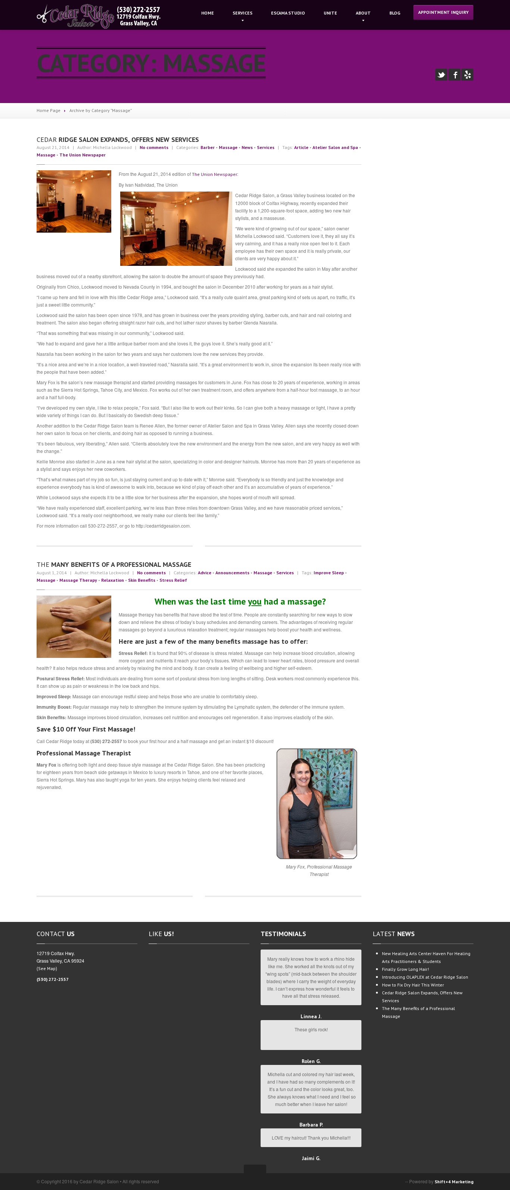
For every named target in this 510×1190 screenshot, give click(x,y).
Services (242, 13)
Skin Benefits (141, 580)
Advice (204, 572)
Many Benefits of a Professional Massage (114, 564)
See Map (47, 968)
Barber (207, 147)
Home (207, 13)
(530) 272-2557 (53, 979)
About (363, 13)
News (247, 147)
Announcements (232, 572)
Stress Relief (173, 580)
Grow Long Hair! (405, 969)
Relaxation (112, 580)
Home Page (48, 110)
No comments (154, 147)
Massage (228, 147)
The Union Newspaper (82, 155)
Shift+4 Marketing (454, 1181)
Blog (394, 13)
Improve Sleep (329, 572)
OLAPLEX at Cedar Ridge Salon (425, 977)
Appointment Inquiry (443, 12)
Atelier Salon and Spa (335, 147)
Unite (330, 13)
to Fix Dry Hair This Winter (413, 985)
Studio (288, 13)
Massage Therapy (78, 580)
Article (301, 147)
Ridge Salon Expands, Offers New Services (118, 139)
